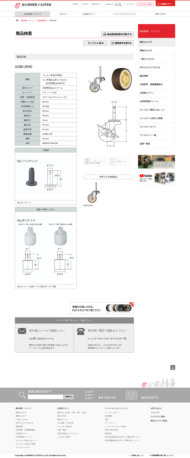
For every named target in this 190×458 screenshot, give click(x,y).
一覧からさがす (147, 59)
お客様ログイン (147, 93)
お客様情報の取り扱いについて (162, 455)
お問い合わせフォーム (42, 338)
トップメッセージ (112, 412)
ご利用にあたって (137, 455)
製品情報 (144, 76)
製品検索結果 (41, 20)
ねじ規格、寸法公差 (65, 423)
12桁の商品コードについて (68, 433)
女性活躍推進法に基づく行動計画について (122, 440)
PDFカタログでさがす (150, 67)
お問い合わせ (156, 408)
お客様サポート (63, 408)
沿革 (106, 419)
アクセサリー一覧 (148, 135)
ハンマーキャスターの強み (115, 426)
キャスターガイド (148, 127)
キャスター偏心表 (64, 426)
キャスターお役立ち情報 (151, 118)
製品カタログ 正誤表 (159, 421)
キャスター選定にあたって (152, 110)
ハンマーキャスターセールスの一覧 (108, 338)
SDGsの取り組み (111, 430)
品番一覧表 (145, 143)
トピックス (155, 412)
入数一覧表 (61, 430)
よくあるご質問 (63, 437)
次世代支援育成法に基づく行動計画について (122, 437)
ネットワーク (110, 423)
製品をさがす (146, 42)
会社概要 (108, 416)
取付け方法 (61, 416)
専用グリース (62, 419)
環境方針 (108, 433)
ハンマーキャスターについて (116, 408)
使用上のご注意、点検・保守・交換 (71, 412)
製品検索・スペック (27, 20)
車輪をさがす (146, 50)
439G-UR (47, 134)
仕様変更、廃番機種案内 (151, 84)
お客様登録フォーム (149, 101)
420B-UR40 (88, 205)
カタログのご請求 (158, 416)
